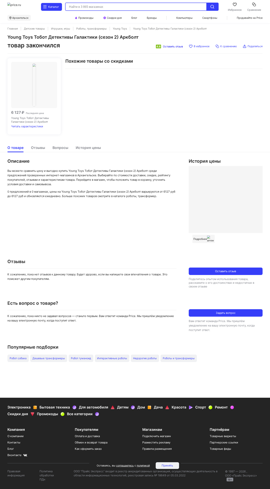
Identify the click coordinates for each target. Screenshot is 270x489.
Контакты (13, 442)
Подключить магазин (156, 436)
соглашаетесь (125, 465)
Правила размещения (157, 449)
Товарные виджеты (223, 436)
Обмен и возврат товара (91, 442)
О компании (15, 436)
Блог (10, 449)
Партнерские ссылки (224, 442)
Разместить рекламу (156, 442)
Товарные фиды (220, 449)
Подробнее (200, 238)
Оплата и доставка (87, 436)
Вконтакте (14, 455)
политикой (143, 465)
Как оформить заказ (88, 449)
